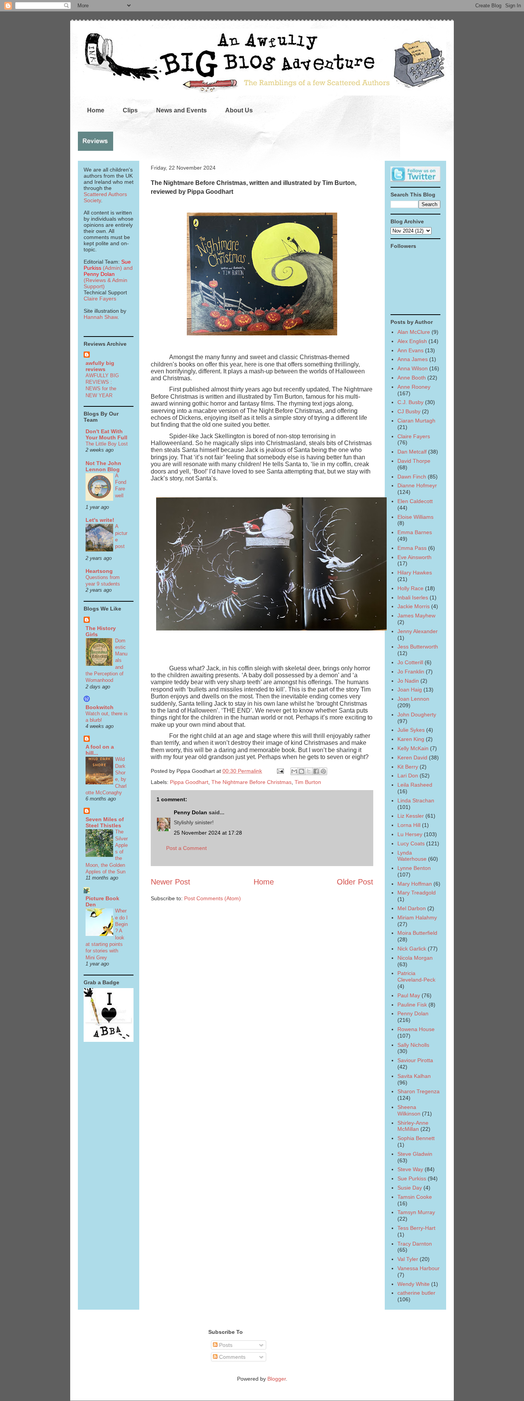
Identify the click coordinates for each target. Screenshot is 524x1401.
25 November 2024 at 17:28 (208, 833)
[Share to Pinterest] (323, 771)
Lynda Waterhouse (412, 856)
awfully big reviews (100, 366)
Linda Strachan (415, 800)
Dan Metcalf (412, 452)
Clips (130, 110)
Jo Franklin (410, 671)
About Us (239, 110)
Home (95, 110)
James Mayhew (416, 615)
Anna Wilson (412, 368)
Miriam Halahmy (417, 917)
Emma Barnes (414, 532)
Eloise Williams (415, 517)
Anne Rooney (413, 387)
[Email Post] (279, 771)
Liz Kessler (410, 816)
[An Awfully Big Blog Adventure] (108, 1040)
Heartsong (99, 571)
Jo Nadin (408, 681)
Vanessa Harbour (418, 1268)
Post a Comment (186, 848)
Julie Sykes (411, 730)
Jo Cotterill (410, 662)
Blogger (276, 1379)
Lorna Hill (408, 825)
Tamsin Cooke (414, 1197)
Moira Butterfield (417, 933)
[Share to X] (309, 771)
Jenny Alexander (417, 631)
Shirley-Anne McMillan (412, 1126)
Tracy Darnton (414, 1244)
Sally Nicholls (413, 1045)
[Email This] (294, 771)
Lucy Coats (411, 843)
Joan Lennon (413, 699)
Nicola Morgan (415, 958)
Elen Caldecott (415, 501)
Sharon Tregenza (418, 1091)
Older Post (355, 882)
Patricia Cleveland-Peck (416, 976)
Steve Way (410, 1169)
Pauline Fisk (412, 1005)
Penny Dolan (190, 812)
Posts (225, 1345)
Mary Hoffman (414, 884)
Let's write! (100, 520)
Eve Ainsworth (414, 557)
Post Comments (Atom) (212, 898)
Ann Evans (410, 350)
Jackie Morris (413, 606)
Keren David (412, 757)
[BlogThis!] (301, 771)
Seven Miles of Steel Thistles (105, 822)
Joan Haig (409, 689)
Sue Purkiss (411, 1178)
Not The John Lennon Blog (103, 466)
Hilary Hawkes (414, 572)
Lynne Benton (414, 868)
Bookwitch (100, 707)
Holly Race (410, 588)
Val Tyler (407, 1259)
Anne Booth (411, 378)
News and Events (181, 110)
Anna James (412, 359)
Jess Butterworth (417, 647)
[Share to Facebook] (316, 771)
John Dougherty (416, 714)
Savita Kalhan (414, 1076)
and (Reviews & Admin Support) (108, 277)
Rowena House (416, 1029)
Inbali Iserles (412, 597)
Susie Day (409, 1188)
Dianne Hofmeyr (417, 485)
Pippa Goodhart (189, 782)
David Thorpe (413, 461)
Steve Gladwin (414, 1154)
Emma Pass (412, 548)
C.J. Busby (410, 402)
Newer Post (170, 882)
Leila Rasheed (414, 785)
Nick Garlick (411, 949)
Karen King (410, 739)
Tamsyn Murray (416, 1212)
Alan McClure (413, 332)
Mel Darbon (411, 908)
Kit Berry (407, 767)
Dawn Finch (411, 477)
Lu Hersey (409, 834)
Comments (232, 1357)
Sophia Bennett (416, 1138)
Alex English (412, 341)
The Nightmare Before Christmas (251, 782)
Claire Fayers (100, 298)
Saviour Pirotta (415, 1060)
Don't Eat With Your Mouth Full (106, 434)
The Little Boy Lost (107, 444)
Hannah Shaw (100, 317)
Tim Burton (308, 782)
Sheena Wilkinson (408, 1110)
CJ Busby (408, 411)
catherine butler (416, 1293)
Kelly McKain (412, 748)
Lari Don (407, 775)
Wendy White (413, 1284)
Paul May (408, 995)
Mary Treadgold (416, 892)
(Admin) (107, 265)
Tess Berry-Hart (416, 1228)
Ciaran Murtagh (416, 420)
